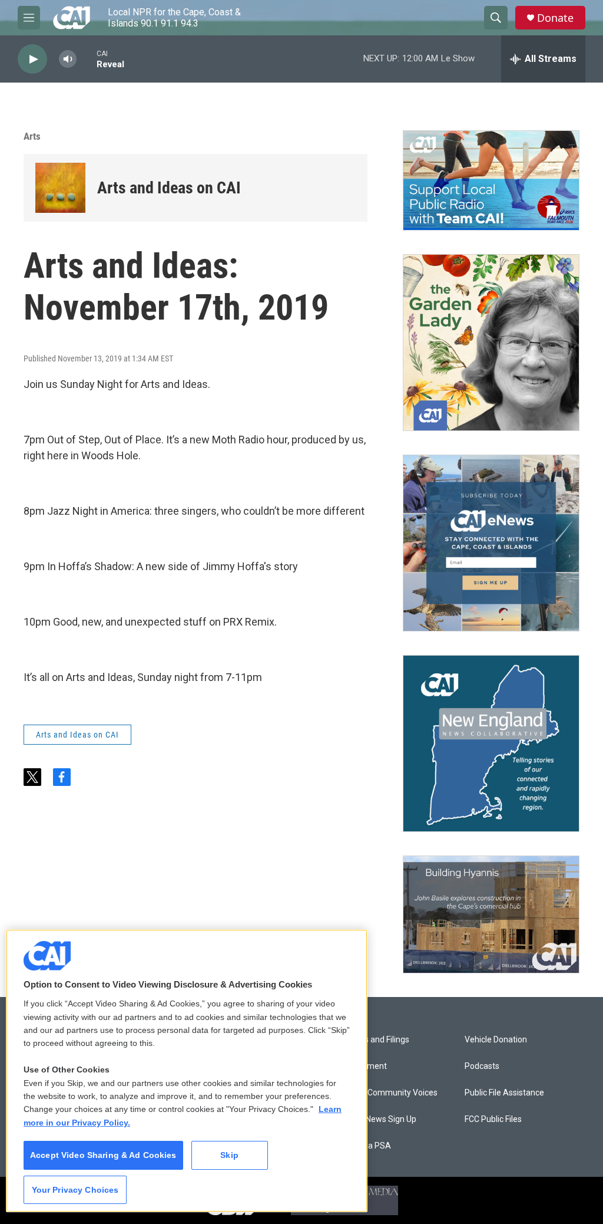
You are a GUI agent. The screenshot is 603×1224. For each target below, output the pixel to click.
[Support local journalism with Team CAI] (491, 180)
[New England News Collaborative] (491, 743)
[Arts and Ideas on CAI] (60, 188)
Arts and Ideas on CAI (169, 188)
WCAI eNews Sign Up (377, 1119)
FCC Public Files (493, 1119)
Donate (555, 18)
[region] (186, 1070)
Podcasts (482, 1066)
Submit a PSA (365, 1145)
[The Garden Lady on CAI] (491, 342)
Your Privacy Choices (75, 1190)
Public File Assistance (504, 1092)
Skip (229, 1155)
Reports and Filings (374, 1039)
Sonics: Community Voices (388, 1092)
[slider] (86, 58)
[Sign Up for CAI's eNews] (491, 543)
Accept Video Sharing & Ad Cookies (103, 1155)
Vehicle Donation (496, 1039)
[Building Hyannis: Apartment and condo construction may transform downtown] (491, 914)
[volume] (68, 59)
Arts (32, 136)
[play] (32, 59)
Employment (363, 1066)
